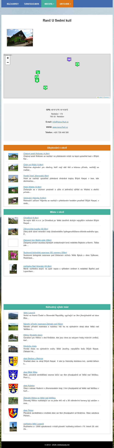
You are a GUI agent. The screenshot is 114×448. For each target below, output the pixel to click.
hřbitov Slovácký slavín (32, 335)
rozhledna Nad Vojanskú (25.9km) (37, 266)
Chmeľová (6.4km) (31, 217)
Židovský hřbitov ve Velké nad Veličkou (39, 397)
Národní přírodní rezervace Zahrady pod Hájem (43, 323)
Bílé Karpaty (13, 4)
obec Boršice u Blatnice (33, 358)
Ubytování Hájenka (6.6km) (34, 198)
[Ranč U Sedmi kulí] (20, 37)
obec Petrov (28, 410)
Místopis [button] (49, 4)
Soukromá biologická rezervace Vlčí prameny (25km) (45, 252)
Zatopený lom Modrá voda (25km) (37, 240)
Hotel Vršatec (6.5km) (32, 186)
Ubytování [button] (64, 4)
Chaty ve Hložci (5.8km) (33, 164)
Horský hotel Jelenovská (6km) (36, 175)
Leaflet (100, 97)
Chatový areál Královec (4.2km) (36, 153)
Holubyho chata (30, 346)
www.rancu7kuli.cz (60, 127)
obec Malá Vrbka (30, 372)
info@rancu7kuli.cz (60, 121)
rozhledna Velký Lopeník (33, 423)
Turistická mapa (31, 4)
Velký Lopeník (29, 312)
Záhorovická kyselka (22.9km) (35, 228)
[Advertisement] (57, 293)
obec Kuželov (29, 385)
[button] (37, 80)
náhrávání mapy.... (57, 76)
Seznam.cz (107, 97)
